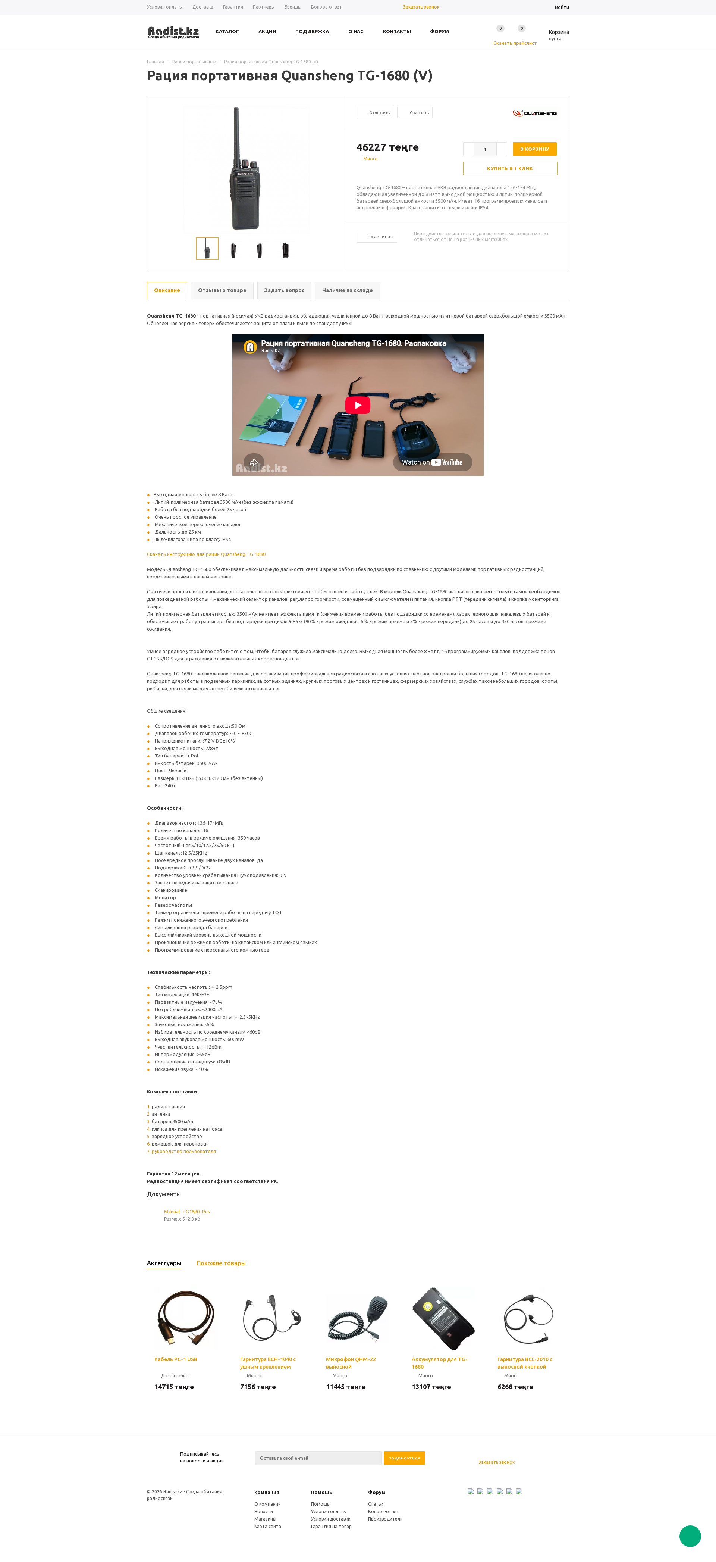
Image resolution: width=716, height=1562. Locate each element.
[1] (360, 172)
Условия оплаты (329, 1511)
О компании (267, 1504)
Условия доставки (331, 1518)
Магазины (265, 1518)
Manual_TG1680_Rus (187, 1211)
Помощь (321, 1492)
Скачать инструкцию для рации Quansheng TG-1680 (206, 554)
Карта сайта (267, 1526)
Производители (385, 1518)
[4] (382, 172)
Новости (263, 1511)
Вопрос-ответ (383, 1511)
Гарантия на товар (331, 1526)
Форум (376, 1492)
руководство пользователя (184, 1151)
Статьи (375, 1504)
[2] (367, 172)
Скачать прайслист (515, 43)
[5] (390, 172)
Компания (266, 1492)
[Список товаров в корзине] (553, 37)
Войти (562, 7)
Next (336, 248)
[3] (375, 172)
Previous (156, 248)
